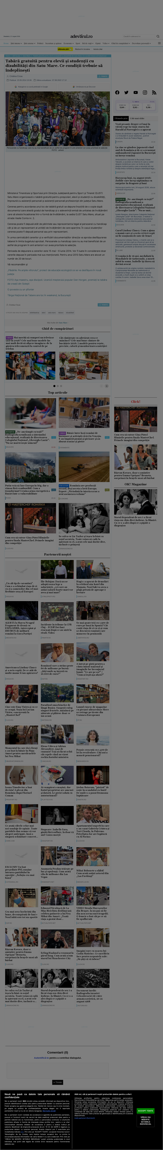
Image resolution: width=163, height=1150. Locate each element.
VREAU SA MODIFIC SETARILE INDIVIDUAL (145, 1120)
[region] (81, 1120)
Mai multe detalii (49, 1111)
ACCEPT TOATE (145, 1111)
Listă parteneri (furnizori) (84, 1118)
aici (22, 1132)
